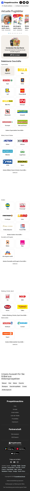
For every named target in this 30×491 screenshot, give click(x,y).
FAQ (15, 406)
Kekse (15, 383)
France (4, 469)
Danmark (17, 467)
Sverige (15, 471)
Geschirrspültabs (15, 386)
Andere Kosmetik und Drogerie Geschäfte (14, 261)
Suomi (23, 467)
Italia (15, 469)
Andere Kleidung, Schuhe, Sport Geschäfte (14, 315)
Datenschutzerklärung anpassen (15, 480)
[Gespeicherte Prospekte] (20, 2)
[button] (24, 2)
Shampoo (5, 386)
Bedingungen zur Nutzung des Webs (15, 484)
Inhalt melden (15, 412)
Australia (13, 465)
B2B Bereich (15, 437)
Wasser (4, 383)
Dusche (21, 383)
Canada (23, 465)
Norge (10, 471)
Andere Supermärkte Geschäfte (14, 130)
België (18, 465)
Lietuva (20, 469)
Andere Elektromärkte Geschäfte (14, 342)
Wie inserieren (15, 434)
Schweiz (4, 467)
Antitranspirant (6, 390)
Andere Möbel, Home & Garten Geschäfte (14, 170)
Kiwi (10, 383)
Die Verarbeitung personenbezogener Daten (15, 487)
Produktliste (15, 419)
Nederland (4, 471)
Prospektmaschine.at (19, 476)
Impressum (15, 422)
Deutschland (10, 467)
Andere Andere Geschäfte (14, 234)
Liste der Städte (15, 415)
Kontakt (15, 409)
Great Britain (9, 469)
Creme (24, 386)
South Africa (21, 471)
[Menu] (27, 2)
